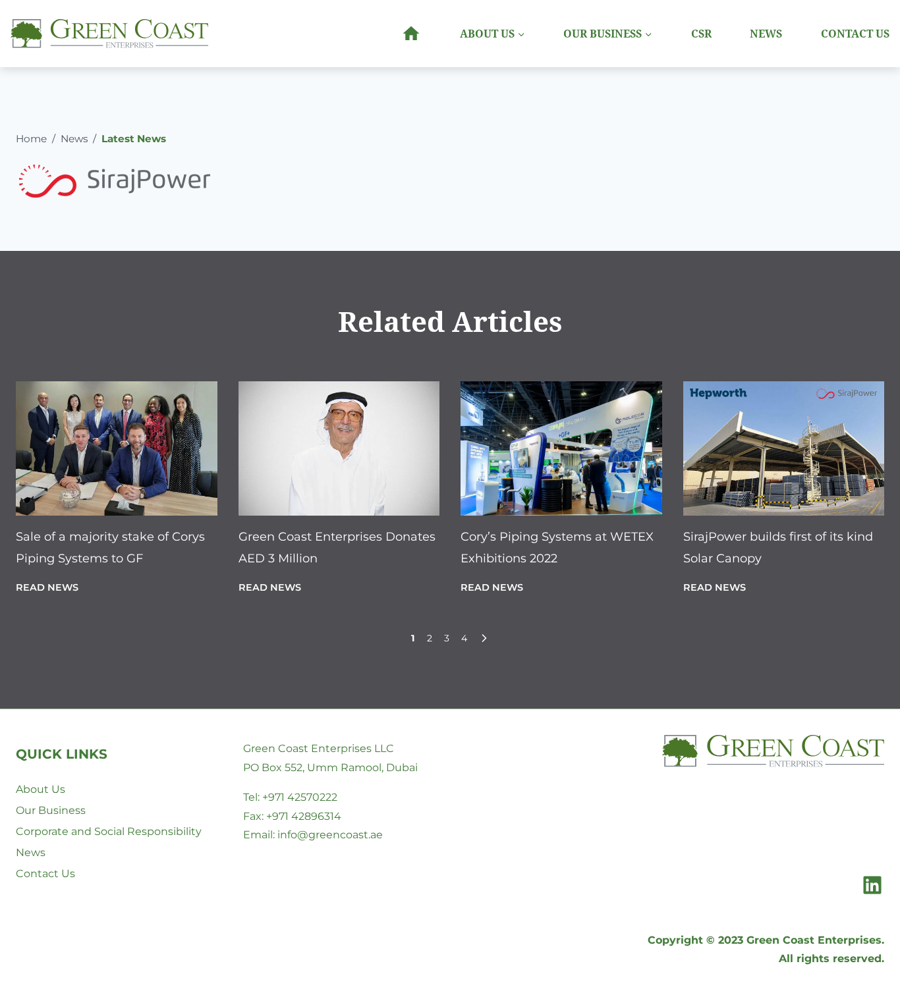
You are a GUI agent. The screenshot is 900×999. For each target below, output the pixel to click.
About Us (40, 789)
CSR (701, 33)
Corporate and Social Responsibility (109, 831)
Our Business (51, 810)
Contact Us (855, 33)
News (766, 33)
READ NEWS (47, 587)
